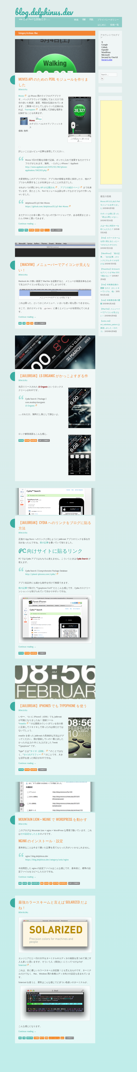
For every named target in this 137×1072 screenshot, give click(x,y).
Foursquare (30, 109)
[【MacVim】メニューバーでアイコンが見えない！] (55, 292)
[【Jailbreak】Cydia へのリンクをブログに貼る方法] (55, 619)
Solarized (22, 965)
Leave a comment (56, 230)
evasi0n (22, 723)
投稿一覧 (114, 24)
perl (91, 19)
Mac (20, 323)
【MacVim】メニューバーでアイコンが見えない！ (110, 312)
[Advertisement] (112, 142)
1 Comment (42, 653)
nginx (24, 883)
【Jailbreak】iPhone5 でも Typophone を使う (52, 705)
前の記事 (44, 542)
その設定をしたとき (30, 834)
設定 (62, 1038)
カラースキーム (54, 1038)
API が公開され (47, 187)
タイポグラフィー (32, 754)
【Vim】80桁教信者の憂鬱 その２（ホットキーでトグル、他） (109, 288)
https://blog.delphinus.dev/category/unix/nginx (47, 860)
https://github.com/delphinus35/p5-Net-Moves (46, 206)
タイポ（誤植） (37, 751)
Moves (21, 96)
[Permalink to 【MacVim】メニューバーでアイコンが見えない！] (55, 256)
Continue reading (27, 223)
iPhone (21, 230)
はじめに (102, 24)
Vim (83, 19)
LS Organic (30, 406)
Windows (30, 1038)
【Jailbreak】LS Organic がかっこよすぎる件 (53, 375)
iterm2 (36, 1038)
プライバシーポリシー (108, 19)
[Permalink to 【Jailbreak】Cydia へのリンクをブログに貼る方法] (55, 514)
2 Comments (42, 769)
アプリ (47, 230)
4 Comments (69, 1038)
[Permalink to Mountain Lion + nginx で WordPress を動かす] (55, 811)
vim (32, 323)
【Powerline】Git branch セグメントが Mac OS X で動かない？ (110, 272)
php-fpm (55, 883)
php (29, 883)
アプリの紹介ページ (70, 187)
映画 (76, 19)
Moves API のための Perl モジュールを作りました (110, 204)
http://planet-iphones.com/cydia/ (40, 574)
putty (42, 1038)
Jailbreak (34, 440)
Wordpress (35, 883)
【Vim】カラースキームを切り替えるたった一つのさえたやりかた (110, 241)
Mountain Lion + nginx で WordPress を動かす (52, 819)
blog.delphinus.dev (44, 12)
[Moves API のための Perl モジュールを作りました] (80, 117)
